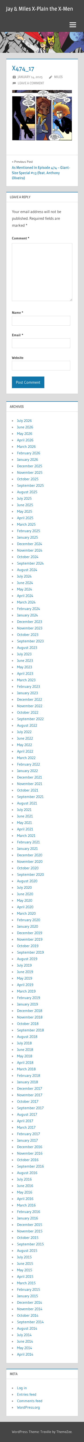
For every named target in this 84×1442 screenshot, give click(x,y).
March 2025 (26, 524)
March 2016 (26, 1205)
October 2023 (27, 634)
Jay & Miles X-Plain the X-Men (39, 8)
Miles (58, 77)
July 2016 (24, 1179)
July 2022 (24, 731)
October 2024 (27, 556)
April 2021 (25, 829)
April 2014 (25, 1354)
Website (17, 357)
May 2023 (24, 667)
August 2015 (27, 1250)
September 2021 (30, 796)
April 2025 (25, 517)
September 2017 (30, 1108)
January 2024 (27, 615)
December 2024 (29, 543)
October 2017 (27, 1101)
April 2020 (25, 907)
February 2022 (28, 764)
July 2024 (24, 576)
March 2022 (26, 757)
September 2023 (30, 641)
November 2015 (29, 1231)
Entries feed (26, 1394)
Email (17, 335)
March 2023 (26, 680)
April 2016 (25, 1198)
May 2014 (24, 1347)
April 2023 (25, 673)
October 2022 (27, 712)
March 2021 (26, 835)
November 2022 (29, 706)
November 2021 (29, 783)
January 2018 (27, 1082)
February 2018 (28, 1075)
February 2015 (28, 1289)
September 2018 (30, 1030)
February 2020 (28, 919)
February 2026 (28, 453)
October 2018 (27, 1023)
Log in (22, 1387)
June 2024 (25, 582)
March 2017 (26, 1127)
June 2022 (25, 738)
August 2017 (27, 1114)
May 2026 (24, 433)
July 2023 (24, 654)
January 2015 (27, 1296)
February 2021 (28, 842)
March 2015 (26, 1283)
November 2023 (29, 628)
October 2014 (27, 1315)
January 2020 (27, 926)
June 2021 (25, 816)
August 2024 (27, 569)
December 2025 (29, 466)
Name (17, 312)
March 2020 (26, 913)
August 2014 (27, 1328)
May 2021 (24, 822)
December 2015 (29, 1224)
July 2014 (24, 1334)
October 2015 (27, 1237)
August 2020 (27, 881)
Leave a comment (31, 83)
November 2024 (29, 550)
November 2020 (29, 861)
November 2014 (29, 1309)
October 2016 (27, 1159)
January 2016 (27, 1218)
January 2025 (27, 537)
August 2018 (27, 1036)
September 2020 (30, 874)
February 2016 (28, 1211)
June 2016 (25, 1185)
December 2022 (29, 699)
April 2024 (25, 595)
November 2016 (29, 1153)
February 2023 (28, 686)
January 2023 (27, 693)
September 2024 (30, 563)
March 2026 (26, 446)
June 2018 (25, 1049)
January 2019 (27, 1004)
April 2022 (25, 751)
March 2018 (26, 1069)
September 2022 (30, 718)
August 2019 (27, 958)
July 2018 (24, 1043)
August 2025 (27, 492)
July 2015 (24, 1257)
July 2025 (24, 498)
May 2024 (24, 589)
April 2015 (25, 1276)
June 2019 (25, 971)
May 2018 (24, 1056)
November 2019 (29, 939)
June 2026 (25, 427)
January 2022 (27, 770)
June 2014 (25, 1341)
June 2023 (25, 660)
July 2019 (24, 965)
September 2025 (30, 485)
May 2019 (24, 978)
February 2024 (28, 608)
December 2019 (29, 932)
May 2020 (24, 900)
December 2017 (29, 1088)
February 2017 (28, 1133)
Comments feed (29, 1400)
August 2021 (27, 803)
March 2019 (26, 991)
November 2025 (29, 472)
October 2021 (27, 790)
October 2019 (27, 945)
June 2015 (25, 1263)
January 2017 (27, 1140)
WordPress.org (28, 1407)
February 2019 (28, 997)
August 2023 (27, 647)
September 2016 (30, 1166)
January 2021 (27, 848)
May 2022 (24, 744)
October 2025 (27, 479)
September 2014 (30, 1321)
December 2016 (29, 1146)
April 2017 (25, 1120)
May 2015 (24, 1270)
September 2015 (30, 1244)
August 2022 (27, 725)
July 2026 (24, 420)
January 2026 (27, 459)
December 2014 (29, 1302)
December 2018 (29, 1010)
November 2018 (29, 1017)
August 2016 (27, 1172)
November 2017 (29, 1095)
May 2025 (24, 511)
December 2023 (29, 621)
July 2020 (24, 887)
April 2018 (25, 1062)
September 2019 (30, 952)
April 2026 (25, 440)
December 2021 (29, 777)
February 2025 (28, 530)
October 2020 (27, 868)
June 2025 (25, 505)
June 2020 (25, 894)
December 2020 (29, 855)
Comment (20, 238)
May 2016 (24, 1192)
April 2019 (25, 984)
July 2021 (24, 809)
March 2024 (26, 602)
